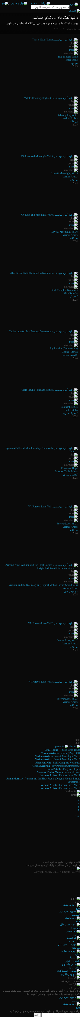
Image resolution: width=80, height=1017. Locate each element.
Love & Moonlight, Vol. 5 (64, 173)
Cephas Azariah (70, 351)
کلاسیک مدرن (70, 413)
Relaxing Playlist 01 (67, 115)
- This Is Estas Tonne (62, 749)
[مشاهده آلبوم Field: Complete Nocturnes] (73, 283)
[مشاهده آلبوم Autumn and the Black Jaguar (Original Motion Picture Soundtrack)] (73, 578)
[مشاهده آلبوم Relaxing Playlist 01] (73, 108)
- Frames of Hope (58, 772)
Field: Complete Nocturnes (64, 290)
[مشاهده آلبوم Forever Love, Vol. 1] (73, 516)
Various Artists (70, 118)
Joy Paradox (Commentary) (64, 348)
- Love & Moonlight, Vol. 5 (57, 756)
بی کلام (74, 121)
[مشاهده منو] (5, 3)
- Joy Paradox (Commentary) (56, 765)
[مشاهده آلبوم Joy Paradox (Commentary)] (73, 341)
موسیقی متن (71, 591)
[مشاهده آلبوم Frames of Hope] (73, 461)
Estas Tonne (71, 59)
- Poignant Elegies (63, 769)
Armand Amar (70, 588)
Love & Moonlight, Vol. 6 (64, 231)
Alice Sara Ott (70, 293)
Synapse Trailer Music (66, 471)
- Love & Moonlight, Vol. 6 (57, 759)
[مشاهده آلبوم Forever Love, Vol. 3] (73, 691)
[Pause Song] (61, 746)
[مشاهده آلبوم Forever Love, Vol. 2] (73, 633)
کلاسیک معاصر (70, 354)
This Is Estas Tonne (68, 56)
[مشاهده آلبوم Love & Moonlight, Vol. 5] (73, 166)
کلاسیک (74, 296)
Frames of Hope (69, 468)
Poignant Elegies (69, 406)
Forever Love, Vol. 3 (67, 698)
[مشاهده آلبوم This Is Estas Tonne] (73, 49)
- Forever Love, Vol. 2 (60, 785)
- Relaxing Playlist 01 (60, 753)
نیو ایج (74, 63)
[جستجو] (74, 10)
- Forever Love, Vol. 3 (60, 788)
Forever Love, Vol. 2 (67, 640)
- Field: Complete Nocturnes (57, 762)
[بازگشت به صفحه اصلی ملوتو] (40, 3)
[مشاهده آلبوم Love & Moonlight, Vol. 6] (73, 224)
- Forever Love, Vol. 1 (60, 775)
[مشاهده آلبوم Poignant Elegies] (73, 400)
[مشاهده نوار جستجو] (19, 3)
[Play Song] (74, 746)
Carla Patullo (71, 410)
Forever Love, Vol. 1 (67, 523)
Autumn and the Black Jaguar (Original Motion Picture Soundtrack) (43, 584)
